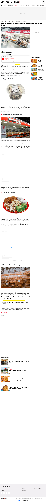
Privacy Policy (36, 486)
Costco (21, 65)
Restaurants (28, 5)
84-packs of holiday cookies (22, 294)
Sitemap (23, 488)
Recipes (33, 5)
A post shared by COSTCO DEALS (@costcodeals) (15, 260)
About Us (23, 486)
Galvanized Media (22, 498)
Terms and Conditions (37, 488)
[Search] (43, 2)
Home (2, 21)
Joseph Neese (8, 54)
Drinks (37, 5)
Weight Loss (22, 5)
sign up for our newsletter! (7, 188)
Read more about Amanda (18, 309)
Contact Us (24, 490)
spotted (4, 108)
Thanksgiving (17, 63)
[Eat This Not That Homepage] (10, 2)
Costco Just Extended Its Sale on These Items (11, 298)
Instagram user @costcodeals (23, 223)
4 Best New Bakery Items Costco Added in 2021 (12, 75)
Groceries (16, 5)
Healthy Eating (10, 5)
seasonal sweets (21, 66)
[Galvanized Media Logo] (4, 498)
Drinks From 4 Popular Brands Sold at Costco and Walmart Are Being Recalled (15, 303)
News (5, 5)
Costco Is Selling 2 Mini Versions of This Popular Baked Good (14, 299)
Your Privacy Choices (24, 500)
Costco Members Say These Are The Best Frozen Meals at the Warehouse (16, 301)
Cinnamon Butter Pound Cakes (9, 294)
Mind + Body (42, 5)
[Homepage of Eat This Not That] (5, 487)
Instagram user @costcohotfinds (10, 145)
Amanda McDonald (8, 52)
